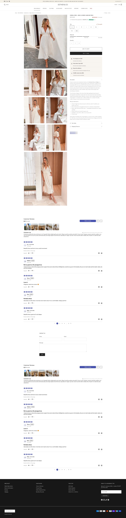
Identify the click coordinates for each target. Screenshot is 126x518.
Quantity (72, 40)
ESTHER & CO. (9, 514)
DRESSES (45, 8)
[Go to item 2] (34, 227)
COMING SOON (84, 8)
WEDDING (76, 8)
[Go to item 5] (55, 227)
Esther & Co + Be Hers (73, 491)
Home (16, 12)
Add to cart (85, 48)
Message (41, 342)
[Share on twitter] (101, 253)
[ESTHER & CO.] (63, 4)
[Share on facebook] (99, 253)
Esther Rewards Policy (40, 490)
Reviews (6, 490)
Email (65, 336)
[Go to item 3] (41, 227)
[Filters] (97, 221)
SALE (91, 8)
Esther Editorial (72, 490)
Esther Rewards (72, 488)
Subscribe (105, 495)
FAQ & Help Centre (9, 486)
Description (72, 79)
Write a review (88, 221)
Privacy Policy (39, 488)
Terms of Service (39, 486)
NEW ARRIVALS (37, 8)
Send (42, 354)
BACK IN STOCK (68, 8)
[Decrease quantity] (71, 43)
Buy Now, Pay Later (40, 491)
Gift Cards (71, 486)
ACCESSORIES (59, 8)
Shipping (6, 491)
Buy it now (86, 53)
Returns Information (9, 488)
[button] (73, 132)
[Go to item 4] (48, 227)
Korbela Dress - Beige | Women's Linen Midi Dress (32, 12)
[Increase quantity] (79, 43)
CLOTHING (51, 8)
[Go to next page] (71, 323)
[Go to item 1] (27, 227)
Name (40, 336)
